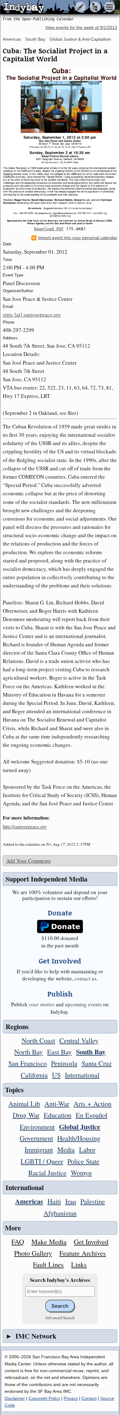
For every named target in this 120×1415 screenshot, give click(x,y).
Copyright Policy (44, 1398)
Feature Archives (82, 1253)
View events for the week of (81, 27)
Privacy (71, 1398)
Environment (37, 1126)
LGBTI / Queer (42, 1161)
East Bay (59, 1051)
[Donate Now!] (60, 927)
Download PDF (49, 229)
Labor (87, 1149)
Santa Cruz (97, 1063)
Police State (83, 1161)
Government (36, 1138)
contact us (85, 978)
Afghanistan (60, 1212)
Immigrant (39, 1149)
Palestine (92, 1201)
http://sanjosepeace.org (25, 826)
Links (79, 1264)
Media (66, 1149)
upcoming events (83, 1004)
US (56, 1074)
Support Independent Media (46, 879)
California (34, 1074)
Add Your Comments (28, 860)
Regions (17, 1026)
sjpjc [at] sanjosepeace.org (32, 314)
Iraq (70, 1201)
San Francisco (27, 1063)
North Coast (38, 1040)
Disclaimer (15, 1398)
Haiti (54, 1201)
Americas (12, 39)
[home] (57, 7)
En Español (91, 1114)
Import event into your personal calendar (77, 237)
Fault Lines (48, 1264)
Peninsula (64, 1063)
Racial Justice (47, 1172)
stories (41, 1004)
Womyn (81, 1172)
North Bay (28, 1051)
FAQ (17, 1241)
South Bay (35, 39)
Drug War (26, 1114)
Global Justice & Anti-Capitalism (80, 39)
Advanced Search (60, 1317)
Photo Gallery (33, 1253)
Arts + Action (92, 1103)
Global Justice (79, 1127)
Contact (89, 1398)
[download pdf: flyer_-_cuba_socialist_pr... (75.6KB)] (60, 146)
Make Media (48, 1241)
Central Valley (78, 1040)
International (82, 1074)
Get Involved (91, 1241)
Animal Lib (24, 1103)
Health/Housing (78, 1138)
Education (57, 1114)
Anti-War (56, 1103)
